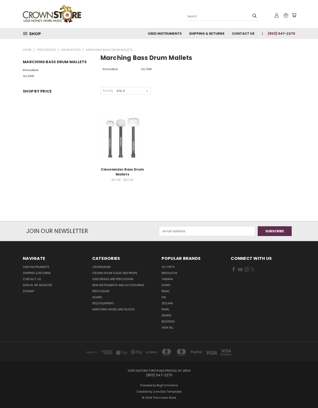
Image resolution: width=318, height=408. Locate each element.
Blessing (168, 321)
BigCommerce (167, 385)
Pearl (165, 309)
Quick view (122, 130)
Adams (166, 315)
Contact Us (243, 33)
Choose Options (123, 139)
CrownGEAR (101, 267)
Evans (166, 285)
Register (45, 285)
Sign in (28, 285)
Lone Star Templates (167, 392)
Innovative (30, 70)
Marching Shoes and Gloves (113, 309)
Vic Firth (28, 76)
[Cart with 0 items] (294, 15)
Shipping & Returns (206, 33)
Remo (165, 291)
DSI (164, 297)
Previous (305, 393)
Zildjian (167, 303)
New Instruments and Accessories (118, 285)
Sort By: (108, 91)
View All (167, 327)
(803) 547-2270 (281, 33)
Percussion (100, 291)
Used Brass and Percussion (112, 279)
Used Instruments (165, 33)
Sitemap (28, 291)
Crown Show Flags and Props (114, 273)
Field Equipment (103, 303)
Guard (97, 297)
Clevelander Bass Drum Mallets (122, 172)
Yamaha (167, 279)
